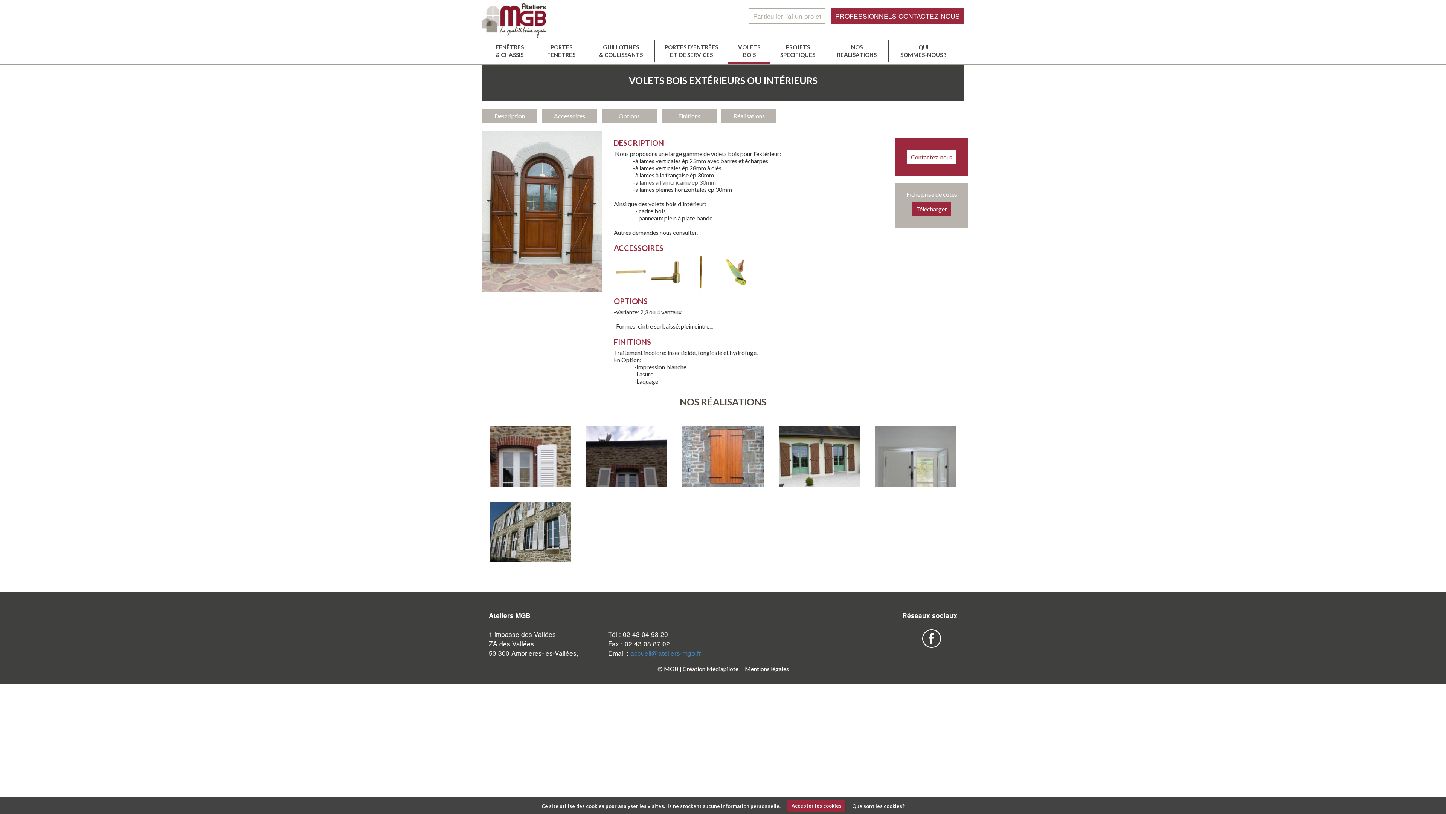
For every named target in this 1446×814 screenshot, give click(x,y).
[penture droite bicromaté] (631, 286)
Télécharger (931, 209)
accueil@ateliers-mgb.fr (665, 653)
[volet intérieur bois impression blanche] (915, 480)
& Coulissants (621, 51)
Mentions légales (767, 668)
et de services (691, 51)
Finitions (689, 115)
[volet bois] (723, 456)
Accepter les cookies (817, 806)
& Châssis (510, 51)
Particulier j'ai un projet (787, 16)
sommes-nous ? (923, 51)
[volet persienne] (626, 480)
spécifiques (797, 51)
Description (509, 115)
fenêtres (561, 51)
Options (629, 115)
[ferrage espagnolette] (701, 286)
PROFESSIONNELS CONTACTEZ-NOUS (897, 16)
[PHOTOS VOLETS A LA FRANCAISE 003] (530, 532)
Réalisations (749, 115)
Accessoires (569, 115)
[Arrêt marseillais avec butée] (736, 286)
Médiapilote (722, 668)
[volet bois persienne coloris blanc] (530, 480)
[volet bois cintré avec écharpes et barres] (819, 456)
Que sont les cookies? (878, 806)
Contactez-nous (931, 157)
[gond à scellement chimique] (666, 286)
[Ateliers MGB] (530, 20)
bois (749, 51)
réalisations (857, 51)
